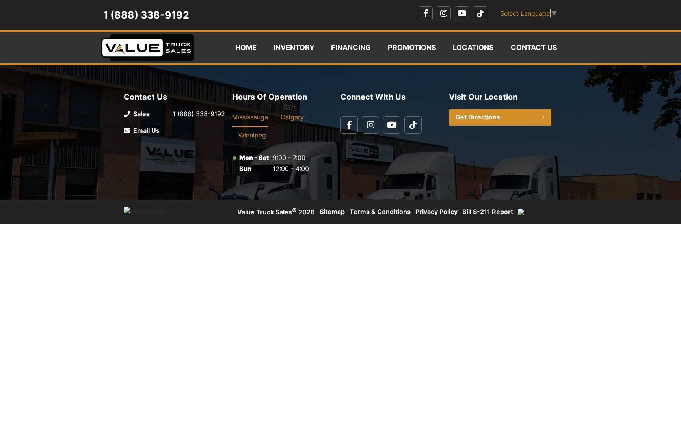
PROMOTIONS (412, 47)
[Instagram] (444, 13)
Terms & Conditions (380, 211)
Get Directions (478, 117)
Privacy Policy (436, 211)
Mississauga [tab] (250, 117)
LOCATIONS (473, 47)
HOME (246, 47)
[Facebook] (426, 13)
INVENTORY (294, 47)
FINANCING (351, 47)
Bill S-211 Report (487, 211)
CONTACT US (534, 47)
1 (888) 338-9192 (146, 15)
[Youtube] (462, 13)
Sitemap (332, 211)
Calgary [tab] (292, 117)
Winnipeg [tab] (252, 135)
